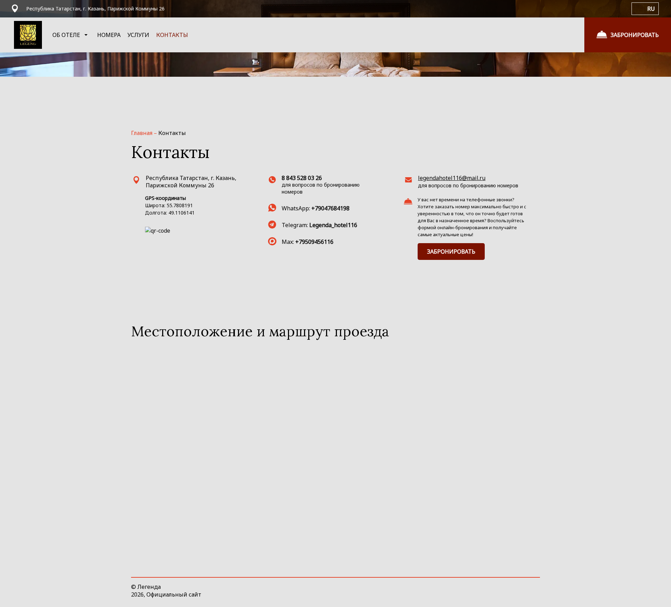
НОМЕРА (109, 35)
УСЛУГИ (138, 35)
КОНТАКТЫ (172, 35)
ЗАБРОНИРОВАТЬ (451, 251)
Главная (142, 133)
